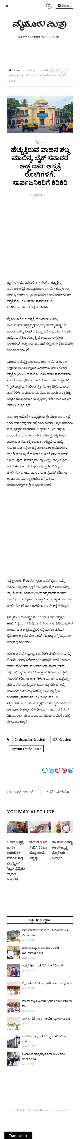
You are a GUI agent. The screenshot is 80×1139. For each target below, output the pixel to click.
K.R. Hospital (62, 739)
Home (16, 70)
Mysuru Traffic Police (26, 749)
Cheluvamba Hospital (30, 739)
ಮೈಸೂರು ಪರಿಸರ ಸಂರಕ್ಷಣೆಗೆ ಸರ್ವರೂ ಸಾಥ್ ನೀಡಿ (47, 983)
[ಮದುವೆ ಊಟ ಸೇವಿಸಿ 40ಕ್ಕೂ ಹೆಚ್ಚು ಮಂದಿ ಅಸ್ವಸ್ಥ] (40, 832)
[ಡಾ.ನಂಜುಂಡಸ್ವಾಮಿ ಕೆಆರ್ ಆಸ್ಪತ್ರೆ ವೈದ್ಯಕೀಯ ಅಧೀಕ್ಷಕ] (62, 832)
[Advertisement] (40, 239)
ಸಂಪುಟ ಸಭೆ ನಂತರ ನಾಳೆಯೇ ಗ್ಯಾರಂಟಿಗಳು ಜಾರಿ (46, 1018)
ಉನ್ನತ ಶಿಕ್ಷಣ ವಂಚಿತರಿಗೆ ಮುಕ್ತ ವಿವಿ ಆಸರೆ (42, 965)
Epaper (66, 6)
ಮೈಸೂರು (40, 141)
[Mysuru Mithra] (40, 25)
